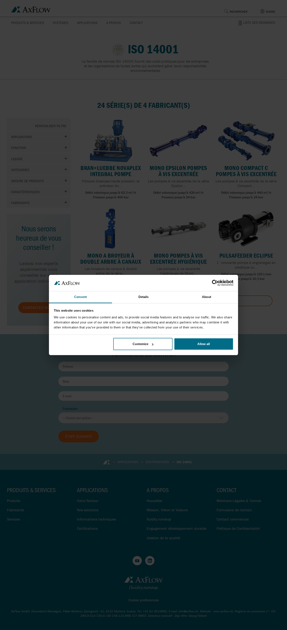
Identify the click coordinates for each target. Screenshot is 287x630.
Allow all (203, 344)
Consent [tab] (80, 297)
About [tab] (206, 297)
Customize (140, 344)
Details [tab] (143, 297)
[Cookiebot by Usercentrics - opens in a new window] (215, 283)
